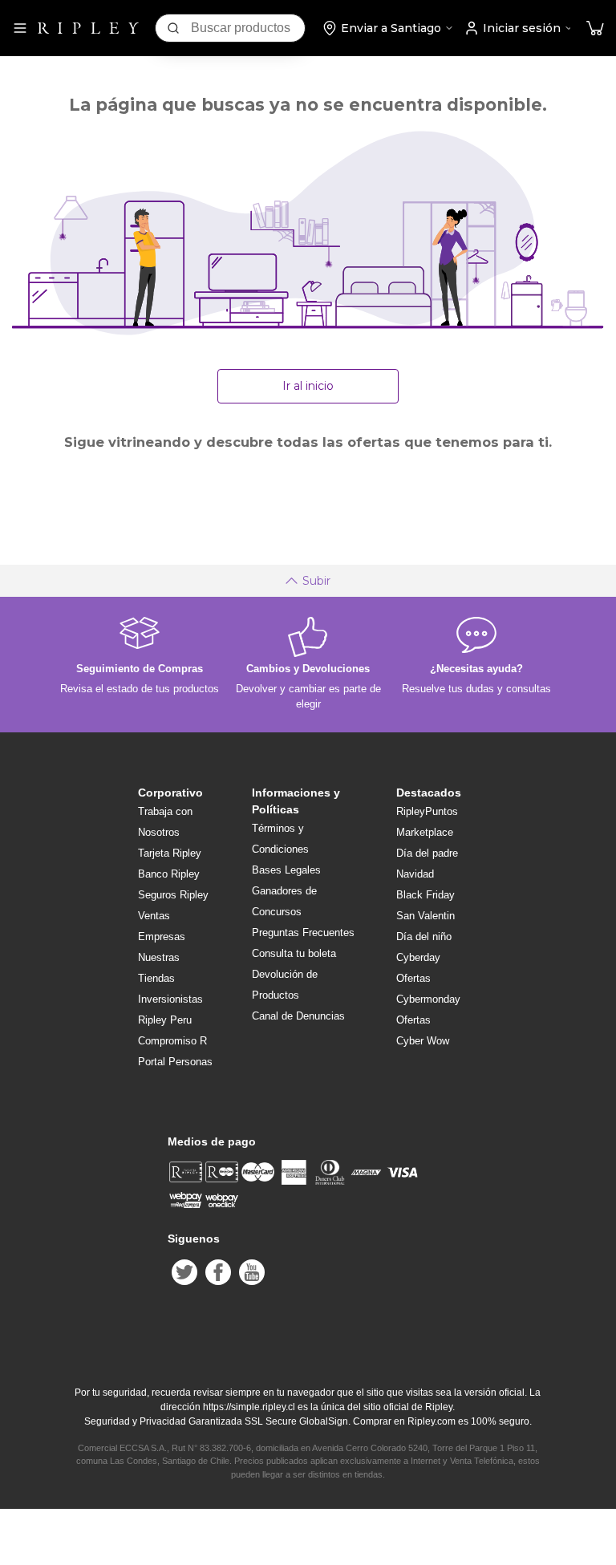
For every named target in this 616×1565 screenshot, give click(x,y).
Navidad (415, 874)
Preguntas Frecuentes (303, 932)
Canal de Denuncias (298, 1016)
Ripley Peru (165, 1020)
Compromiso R (172, 1041)
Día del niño (424, 936)
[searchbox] (248, 28)
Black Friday (425, 895)
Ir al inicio (308, 386)
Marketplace (424, 832)
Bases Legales (286, 870)
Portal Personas (175, 1062)
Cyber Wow (422, 1041)
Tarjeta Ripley (169, 853)
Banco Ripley (169, 874)
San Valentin (425, 916)
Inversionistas (170, 999)
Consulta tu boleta (294, 953)
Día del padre (427, 853)
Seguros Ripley (173, 895)
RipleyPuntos (427, 811)
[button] (595, 28)
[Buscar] (173, 28)
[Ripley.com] (88, 28)
